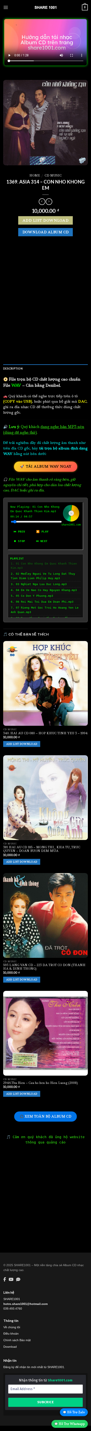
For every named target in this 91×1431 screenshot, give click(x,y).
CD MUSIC (53, 175)
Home (34, 175)
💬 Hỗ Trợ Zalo (74, 1412)
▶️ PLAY (42, 531)
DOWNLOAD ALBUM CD (45, 232)
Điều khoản (11, 1333)
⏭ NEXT (41, 541)
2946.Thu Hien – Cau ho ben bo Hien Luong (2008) (40, 1083)
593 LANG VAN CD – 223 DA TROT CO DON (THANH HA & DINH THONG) (44, 967)
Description (13, 368)
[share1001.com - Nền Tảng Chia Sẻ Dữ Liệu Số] (45, 7)
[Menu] (5, 7)
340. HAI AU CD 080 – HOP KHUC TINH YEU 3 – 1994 (45, 733)
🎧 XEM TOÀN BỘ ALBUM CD (45, 1116)
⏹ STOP (19, 541)
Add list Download (45, 220)
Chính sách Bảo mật (17, 1340)
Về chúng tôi (11, 1327)
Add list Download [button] (21, 744)
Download (10, 1346)
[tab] (45, 368)
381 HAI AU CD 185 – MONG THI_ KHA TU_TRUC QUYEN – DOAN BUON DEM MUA (41, 849)
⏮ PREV (19, 531)
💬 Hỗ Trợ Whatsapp (69, 1424)
